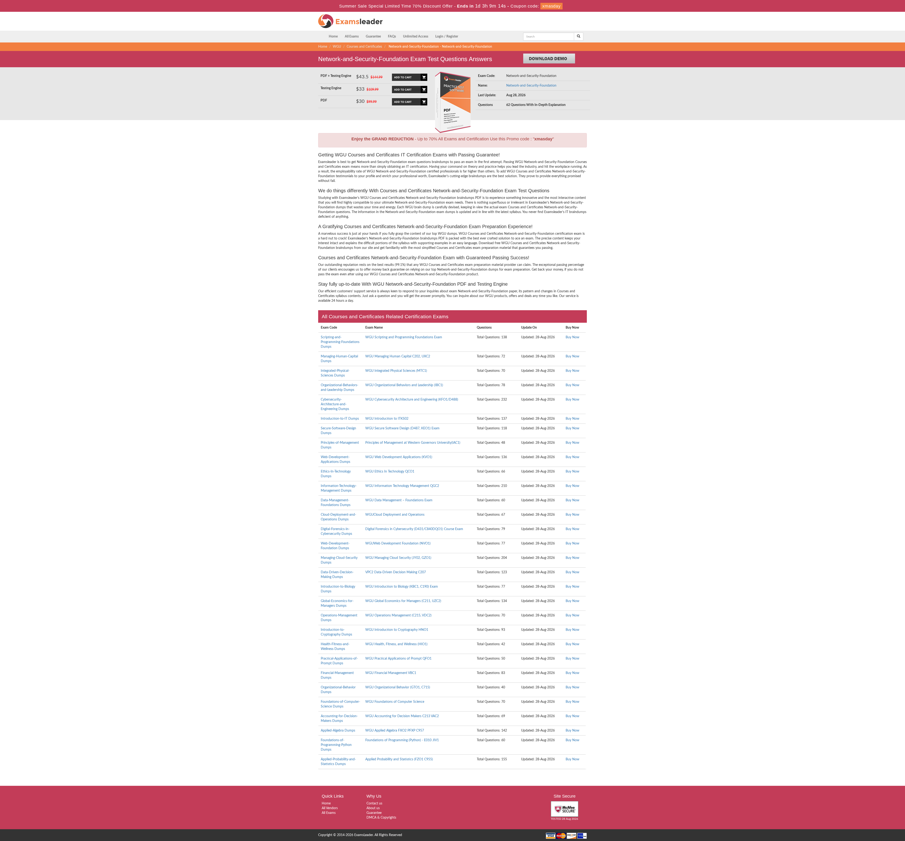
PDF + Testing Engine (336, 76)
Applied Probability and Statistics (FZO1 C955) (399, 759)
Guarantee (373, 36)
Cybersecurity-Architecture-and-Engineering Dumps (335, 404)
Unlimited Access (415, 36)
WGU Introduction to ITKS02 (386, 418)
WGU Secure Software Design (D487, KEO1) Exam (402, 428)
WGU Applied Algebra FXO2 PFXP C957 (394, 730)
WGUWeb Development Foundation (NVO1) (398, 543)
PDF (324, 100)
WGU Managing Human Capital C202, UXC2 (397, 356)
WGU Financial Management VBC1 (390, 673)
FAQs (392, 36)
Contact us (374, 803)
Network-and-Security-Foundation (531, 85)
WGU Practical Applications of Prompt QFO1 (398, 658)
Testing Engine (331, 88)
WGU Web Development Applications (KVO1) (398, 457)
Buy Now (572, 337)
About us (373, 808)
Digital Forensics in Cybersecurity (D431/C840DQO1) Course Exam (414, 529)
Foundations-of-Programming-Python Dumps (336, 745)
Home (333, 36)
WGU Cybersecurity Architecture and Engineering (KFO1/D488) (411, 399)
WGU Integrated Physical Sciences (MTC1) (396, 370)
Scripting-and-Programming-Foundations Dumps (340, 342)
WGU (337, 46)
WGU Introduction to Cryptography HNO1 (396, 630)
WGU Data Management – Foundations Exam (398, 500)
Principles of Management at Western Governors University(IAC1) (412, 442)
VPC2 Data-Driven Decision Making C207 (395, 572)
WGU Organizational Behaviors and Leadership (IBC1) (404, 385)
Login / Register (446, 36)
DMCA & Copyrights (381, 817)
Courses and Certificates (364, 46)
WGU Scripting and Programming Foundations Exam (403, 337)
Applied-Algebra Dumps (338, 730)
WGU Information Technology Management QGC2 (402, 486)
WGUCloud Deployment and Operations (394, 514)
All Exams (352, 36)
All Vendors (330, 808)
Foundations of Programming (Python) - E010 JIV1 (402, 740)
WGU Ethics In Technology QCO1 (389, 471)
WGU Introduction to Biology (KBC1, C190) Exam (401, 586)
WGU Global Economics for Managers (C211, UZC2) (403, 601)
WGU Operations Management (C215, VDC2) (398, 615)
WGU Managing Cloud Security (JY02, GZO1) (398, 558)
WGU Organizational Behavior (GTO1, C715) (397, 687)
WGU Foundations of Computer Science (394, 701)
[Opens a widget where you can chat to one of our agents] (872, 814)
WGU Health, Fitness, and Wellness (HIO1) (396, 644)
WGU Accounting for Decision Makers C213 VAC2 (402, 716)
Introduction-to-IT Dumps (340, 418)
